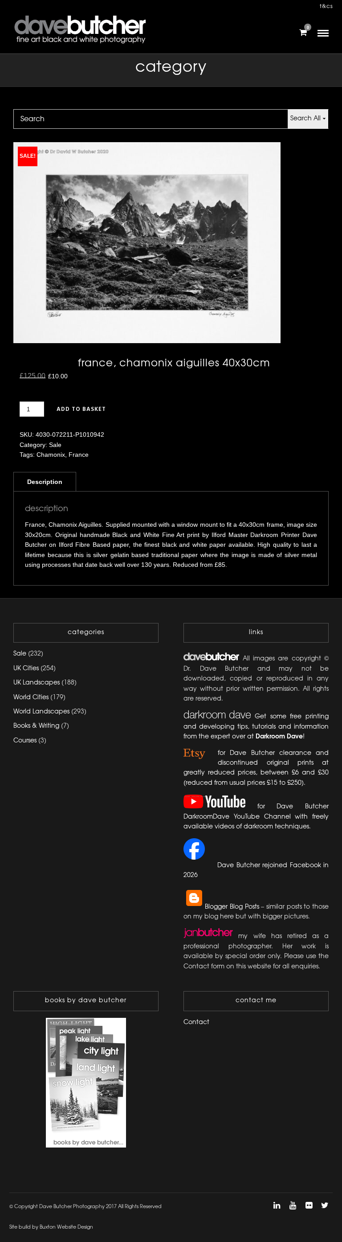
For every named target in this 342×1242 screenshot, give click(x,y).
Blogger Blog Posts (232, 907)
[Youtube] (292, 1205)
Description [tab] (44, 481)
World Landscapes (41, 712)
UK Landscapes (36, 683)
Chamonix (51, 454)
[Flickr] (308, 1205)
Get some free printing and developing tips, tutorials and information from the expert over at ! (256, 727)
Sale (55, 444)
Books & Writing (36, 726)
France (79, 454)
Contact (196, 1022)
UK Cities (26, 669)
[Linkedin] (276, 1205)
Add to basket (81, 409)
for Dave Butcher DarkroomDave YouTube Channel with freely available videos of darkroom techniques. (256, 817)
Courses (25, 741)
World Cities (31, 698)
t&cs (326, 6)
